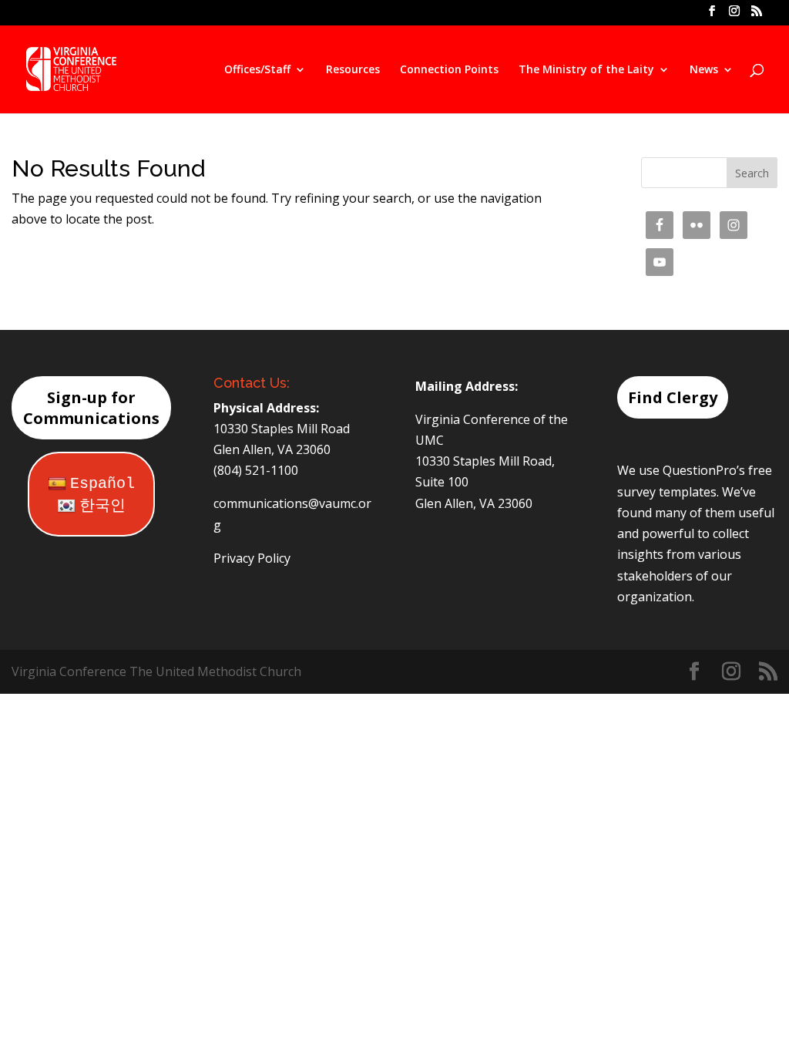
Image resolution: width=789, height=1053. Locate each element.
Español (102, 484)
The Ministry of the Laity (586, 70)
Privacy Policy (251, 558)
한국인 (102, 506)
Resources (353, 70)
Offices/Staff (257, 70)
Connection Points (449, 70)
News (704, 70)
